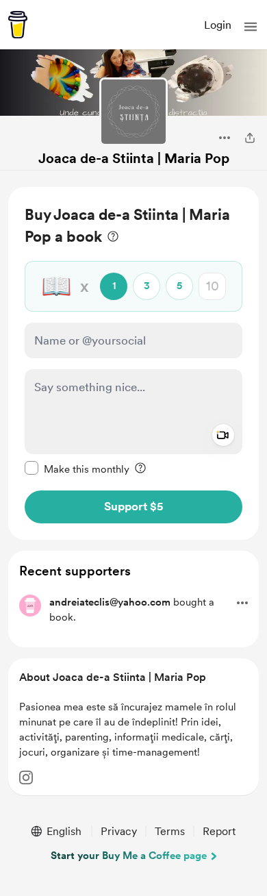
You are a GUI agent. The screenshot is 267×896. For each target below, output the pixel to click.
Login (217, 25)
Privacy (119, 831)
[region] (133, 363)
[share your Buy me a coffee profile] (250, 138)
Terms (170, 831)
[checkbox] (77, 468)
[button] (250, 26)
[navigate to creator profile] (133, 111)
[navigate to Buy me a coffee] (17, 24)
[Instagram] (26, 777)
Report (219, 831)
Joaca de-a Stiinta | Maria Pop (133, 158)
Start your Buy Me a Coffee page (129, 855)
